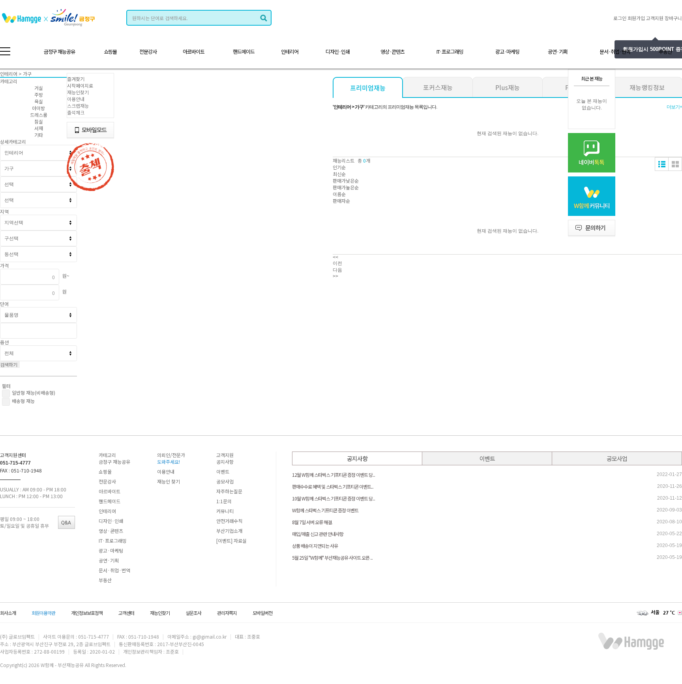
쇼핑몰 (110, 51)
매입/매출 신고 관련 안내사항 (317, 533)
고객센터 (126, 612)
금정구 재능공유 (59, 51)
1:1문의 (224, 501)
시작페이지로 (80, 85)
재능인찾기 (78, 92)
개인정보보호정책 (87, 612)
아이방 (38, 108)
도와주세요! (168, 461)
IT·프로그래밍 (450, 51)
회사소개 (8, 612)
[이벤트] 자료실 (231, 540)
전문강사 (148, 51)
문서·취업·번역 (615, 51)
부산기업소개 (229, 530)
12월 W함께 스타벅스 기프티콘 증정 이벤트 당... (333, 474)
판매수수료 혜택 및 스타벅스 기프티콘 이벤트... (332, 486)
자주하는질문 (229, 491)
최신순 (339, 174)
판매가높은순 (346, 187)
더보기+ (674, 107)
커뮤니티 (225, 511)
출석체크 (75, 112)
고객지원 (654, 18)
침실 (38, 121)
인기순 (339, 167)
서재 (38, 128)
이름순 (339, 194)
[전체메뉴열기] (5, 51)
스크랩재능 (78, 105)
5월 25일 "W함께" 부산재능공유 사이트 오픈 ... (332, 557)
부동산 (665, 51)
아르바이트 (193, 51)
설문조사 (193, 612)
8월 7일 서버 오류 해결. (312, 522)
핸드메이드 (244, 51)
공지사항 (225, 461)
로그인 (619, 18)
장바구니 (673, 18)
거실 (38, 87)
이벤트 (222, 471)
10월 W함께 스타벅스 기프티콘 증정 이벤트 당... (333, 498)
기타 (38, 134)
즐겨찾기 (75, 78)
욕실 (38, 101)
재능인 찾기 (168, 481)
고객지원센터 (13, 455)
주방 (38, 94)
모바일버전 (262, 612)
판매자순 (341, 200)
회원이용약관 (43, 612)
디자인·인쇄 (338, 51)
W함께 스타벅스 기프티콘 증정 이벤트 (325, 510)
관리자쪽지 (227, 612)
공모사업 (225, 481)
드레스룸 (38, 114)
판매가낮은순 (346, 180)
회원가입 (636, 18)
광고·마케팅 (507, 51)
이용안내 (75, 99)
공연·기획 (558, 51)
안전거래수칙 (229, 520)
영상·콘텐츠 (392, 51)
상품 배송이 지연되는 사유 (315, 545)
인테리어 (289, 51)
